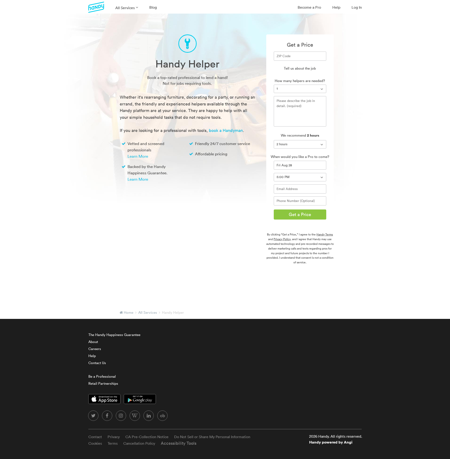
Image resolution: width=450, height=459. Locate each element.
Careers (94, 349)
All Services (125, 7)
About (93, 342)
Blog (153, 7)
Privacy (114, 436)
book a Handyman (226, 130)
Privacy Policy (282, 239)
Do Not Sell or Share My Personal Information (212, 436)
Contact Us (97, 363)
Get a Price (300, 214)
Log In (357, 7)
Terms (113, 443)
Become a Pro (309, 7)
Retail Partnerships (103, 383)
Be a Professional (102, 376)
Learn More (138, 156)
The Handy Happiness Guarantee (114, 334)
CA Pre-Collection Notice (147, 436)
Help (336, 7)
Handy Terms (324, 234)
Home (128, 312)
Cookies (95, 443)
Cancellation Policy (139, 443)
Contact (95, 436)
